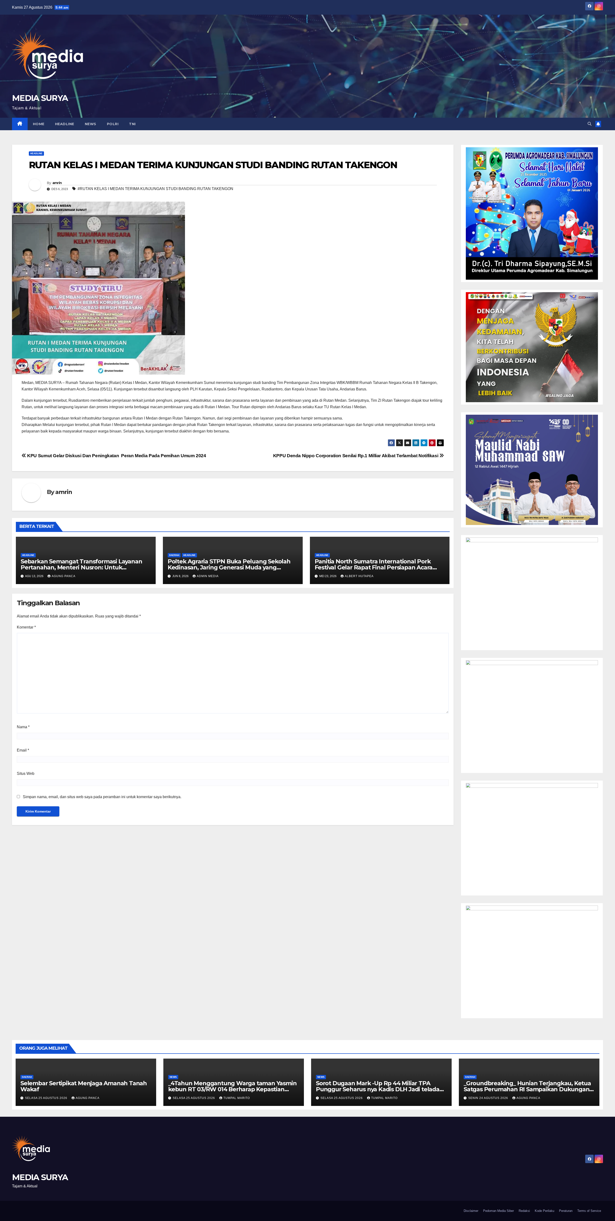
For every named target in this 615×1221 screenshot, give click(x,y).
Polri (113, 124)
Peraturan (565, 1211)
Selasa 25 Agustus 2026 (46, 1098)
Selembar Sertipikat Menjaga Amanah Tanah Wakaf (83, 1086)
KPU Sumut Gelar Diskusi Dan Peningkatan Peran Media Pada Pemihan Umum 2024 (116, 455)
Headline (64, 124)
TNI (132, 124)
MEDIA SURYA (40, 98)
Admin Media (208, 576)
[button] (589, 124)
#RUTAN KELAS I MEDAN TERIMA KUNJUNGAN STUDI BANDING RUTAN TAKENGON (155, 189)
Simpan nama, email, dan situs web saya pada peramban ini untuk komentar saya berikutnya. (102, 797)
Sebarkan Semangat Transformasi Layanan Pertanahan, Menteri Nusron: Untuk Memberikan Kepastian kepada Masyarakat (81, 567)
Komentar (26, 627)
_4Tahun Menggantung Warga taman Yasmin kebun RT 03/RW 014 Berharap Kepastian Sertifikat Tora (232, 1089)
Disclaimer (471, 1211)
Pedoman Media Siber (498, 1211)
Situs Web (25, 773)
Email (23, 750)
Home (38, 124)
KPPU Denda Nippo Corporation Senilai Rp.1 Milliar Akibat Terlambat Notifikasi (356, 455)
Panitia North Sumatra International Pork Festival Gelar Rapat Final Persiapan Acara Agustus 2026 (374, 567)
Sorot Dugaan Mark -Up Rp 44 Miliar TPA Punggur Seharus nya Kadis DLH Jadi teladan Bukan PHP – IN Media (379, 1089)
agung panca (63, 576)
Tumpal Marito (236, 1098)
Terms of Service (589, 1211)
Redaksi (524, 1211)
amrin (57, 183)
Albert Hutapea (359, 576)
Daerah (174, 555)
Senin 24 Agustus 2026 (488, 1098)
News (90, 124)
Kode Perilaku (544, 1211)
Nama (23, 727)
